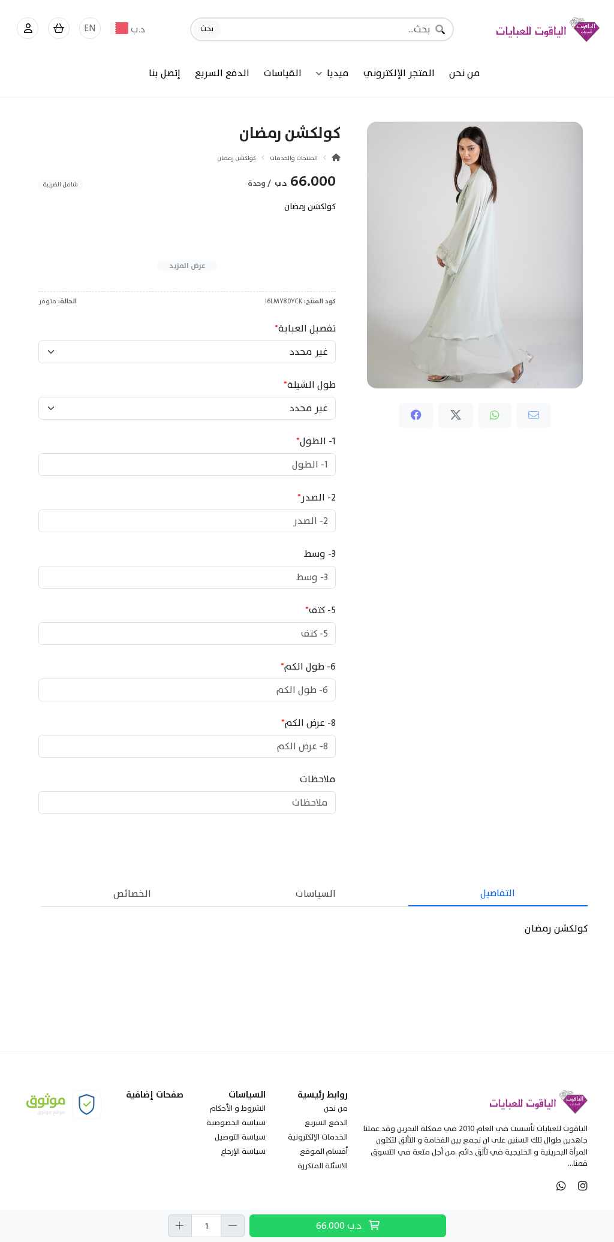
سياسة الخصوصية (236, 1122)
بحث (206, 28)
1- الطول (316, 441)
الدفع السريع (222, 73)
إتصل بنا (164, 73)
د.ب (340, 1226)
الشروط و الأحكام (238, 1108)
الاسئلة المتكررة (322, 1165)
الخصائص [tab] (132, 894)
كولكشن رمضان (236, 158)
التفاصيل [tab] (497, 893)
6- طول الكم (308, 666)
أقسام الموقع (324, 1151)
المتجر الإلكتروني (399, 73)
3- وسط (320, 554)
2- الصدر (316, 497)
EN (90, 28)
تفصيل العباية (305, 328)
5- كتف (320, 610)
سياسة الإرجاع (243, 1151)
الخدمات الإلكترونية (318, 1137)
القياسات (283, 73)
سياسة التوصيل (240, 1137)
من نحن (464, 73)
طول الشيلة (310, 385)
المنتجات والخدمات (294, 158)
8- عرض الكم (308, 723)
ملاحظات (318, 779)
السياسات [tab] (316, 894)
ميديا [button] (338, 73)
